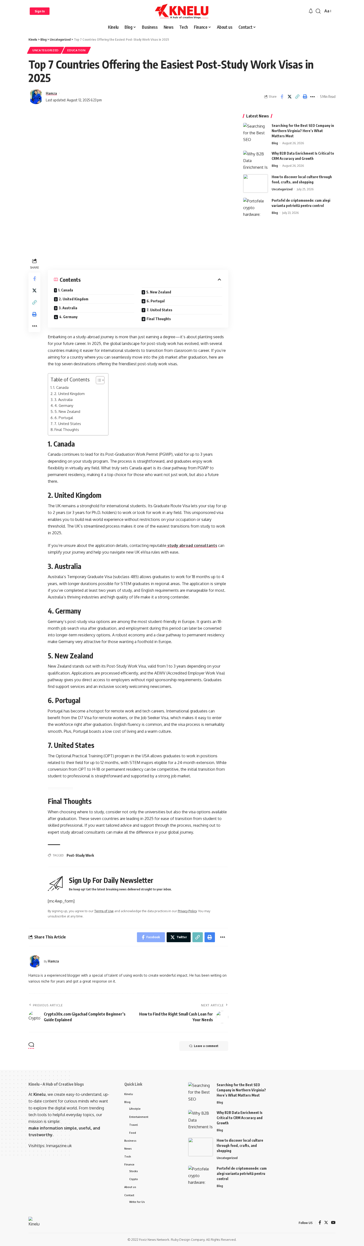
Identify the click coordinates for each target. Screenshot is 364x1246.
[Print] (304, 97)
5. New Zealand (158, 292)
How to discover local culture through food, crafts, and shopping (240, 1145)
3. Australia (68, 308)
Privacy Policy (187, 911)
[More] (312, 97)
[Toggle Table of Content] (97, 380)
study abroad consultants (191, 545)
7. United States (159, 310)
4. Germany (68, 317)
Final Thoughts (159, 319)
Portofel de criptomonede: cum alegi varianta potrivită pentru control (242, 1173)
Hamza (51, 93)
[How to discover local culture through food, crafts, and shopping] (255, 183)
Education (76, 50)
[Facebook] (320, 1222)
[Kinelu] (182, 11)
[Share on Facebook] (281, 97)
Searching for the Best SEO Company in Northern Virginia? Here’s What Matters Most (303, 130)
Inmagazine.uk (59, 1145)
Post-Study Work (80, 855)
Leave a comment (206, 1046)
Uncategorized (45, 50)
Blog (275, 143)
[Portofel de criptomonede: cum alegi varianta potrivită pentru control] (255, 207)
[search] (318, 11)
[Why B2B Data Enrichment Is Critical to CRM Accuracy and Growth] (255, 160)
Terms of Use (104, 911)
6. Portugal (156, 301)
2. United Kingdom (73, 299)
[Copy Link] (297, 97)
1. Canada (65, 290)
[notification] (310, 11)
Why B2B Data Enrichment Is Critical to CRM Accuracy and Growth (239, 1117)
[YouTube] (333, 1222)
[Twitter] (326, 1222)
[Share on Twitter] (289, 97)
